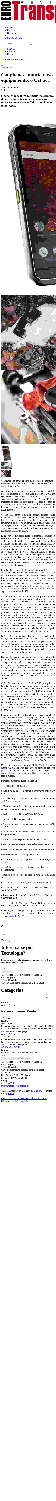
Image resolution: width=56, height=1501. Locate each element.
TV (8, 56)
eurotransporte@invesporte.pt (15, 1085)
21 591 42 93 (7, 1083)
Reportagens (13, 54)
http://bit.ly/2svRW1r (17, 916)
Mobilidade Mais (15, 59)
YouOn (11, 1093)
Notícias (11, 48)
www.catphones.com (11, 773)
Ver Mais (6, 1018)
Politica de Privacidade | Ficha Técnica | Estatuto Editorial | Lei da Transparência (24, 1099)
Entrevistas (12, 51)
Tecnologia (7, 67)
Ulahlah (37, 1090)
